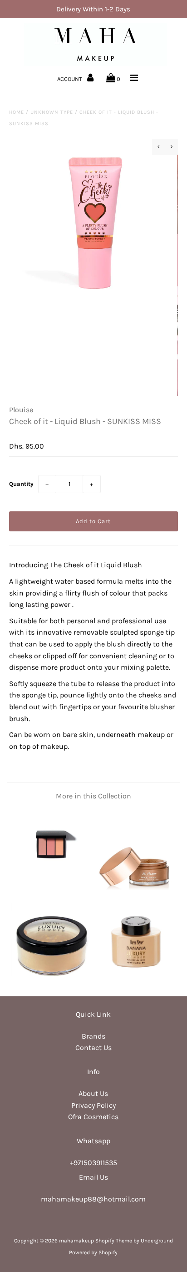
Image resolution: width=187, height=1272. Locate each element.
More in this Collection (93, 796)
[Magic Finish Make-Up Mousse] (135, 887)
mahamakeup (76, 1240)
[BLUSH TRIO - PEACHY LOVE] (51, 887)
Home (16, 112)
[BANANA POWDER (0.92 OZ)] (51, 981)
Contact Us (93, 1047)
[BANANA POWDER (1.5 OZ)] (135, 981)
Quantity (21, 483)
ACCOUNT (70, 79)
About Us (93, 1093)
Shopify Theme (113, 1240)
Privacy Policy (93, 1105)
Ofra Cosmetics (93, 1116)
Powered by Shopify (93, 1252)
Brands (93, 1036)
